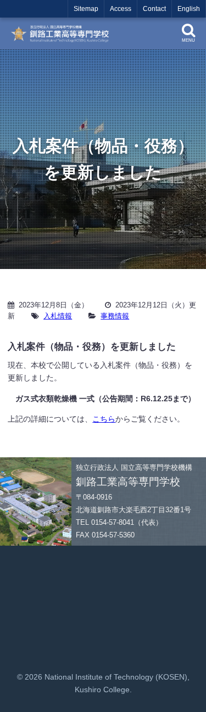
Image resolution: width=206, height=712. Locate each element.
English (188, 8)
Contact (154, 8)
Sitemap (86, 8)
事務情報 (115, 316)
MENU (188, 40)
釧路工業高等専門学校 (62, 33)
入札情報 (57, 316)
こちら (103, 418)
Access (120, 8)
